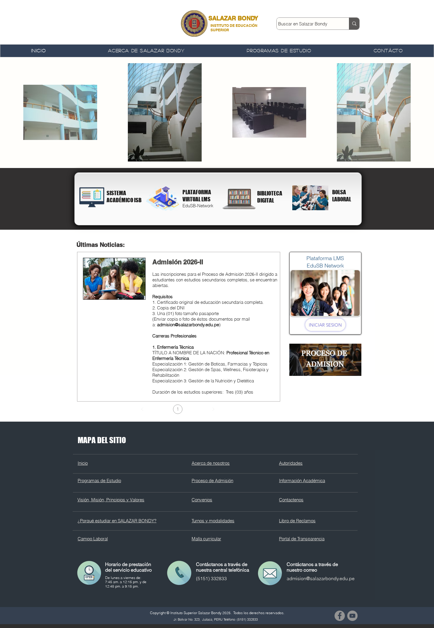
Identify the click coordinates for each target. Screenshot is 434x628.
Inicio (83, 463)
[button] (146, 51)
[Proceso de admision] (325, 360)
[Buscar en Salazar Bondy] (354, 24)
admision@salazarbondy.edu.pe (188, 324)
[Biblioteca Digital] (92, 197)
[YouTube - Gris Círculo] (352, 616)
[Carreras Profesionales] (310, 198)
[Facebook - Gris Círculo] (340, 616)
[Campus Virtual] (164, 198)
